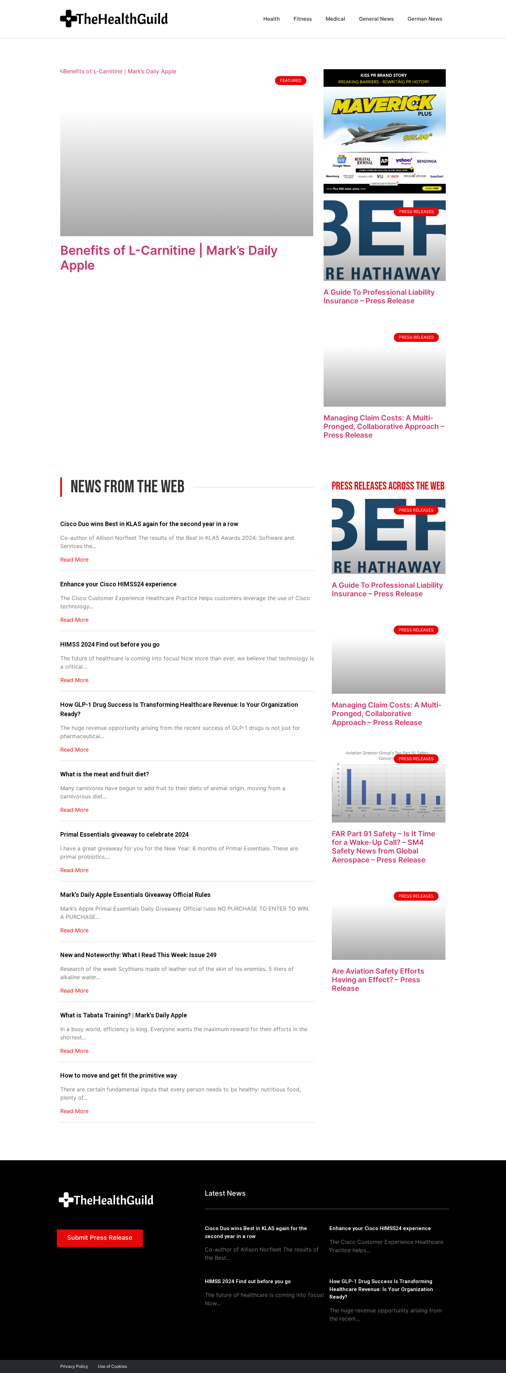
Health (271, 18)
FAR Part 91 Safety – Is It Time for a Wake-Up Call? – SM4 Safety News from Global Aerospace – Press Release (383, 846)
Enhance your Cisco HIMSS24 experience (118, 584)
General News (376, 18)
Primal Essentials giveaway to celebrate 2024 (124, 834)
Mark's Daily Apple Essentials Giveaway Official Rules (135, 894)
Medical (335, 18)
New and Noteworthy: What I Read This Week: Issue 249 (138, 954)
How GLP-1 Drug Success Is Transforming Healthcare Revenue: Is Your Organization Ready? (179, 709)
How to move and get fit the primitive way (118, 1075)
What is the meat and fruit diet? (104, 774)
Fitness (303, 18)
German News (425, 18)
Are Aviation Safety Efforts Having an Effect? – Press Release (378, 980)
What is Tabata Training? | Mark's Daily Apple (123, 1015)
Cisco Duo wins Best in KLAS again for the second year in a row (149, 523)
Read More (74, 559)
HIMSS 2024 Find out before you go (110, 644)
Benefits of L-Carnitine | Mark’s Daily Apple (169, 258)
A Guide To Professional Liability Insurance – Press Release (379, 296)
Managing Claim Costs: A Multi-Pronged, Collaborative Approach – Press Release (384, 426)
